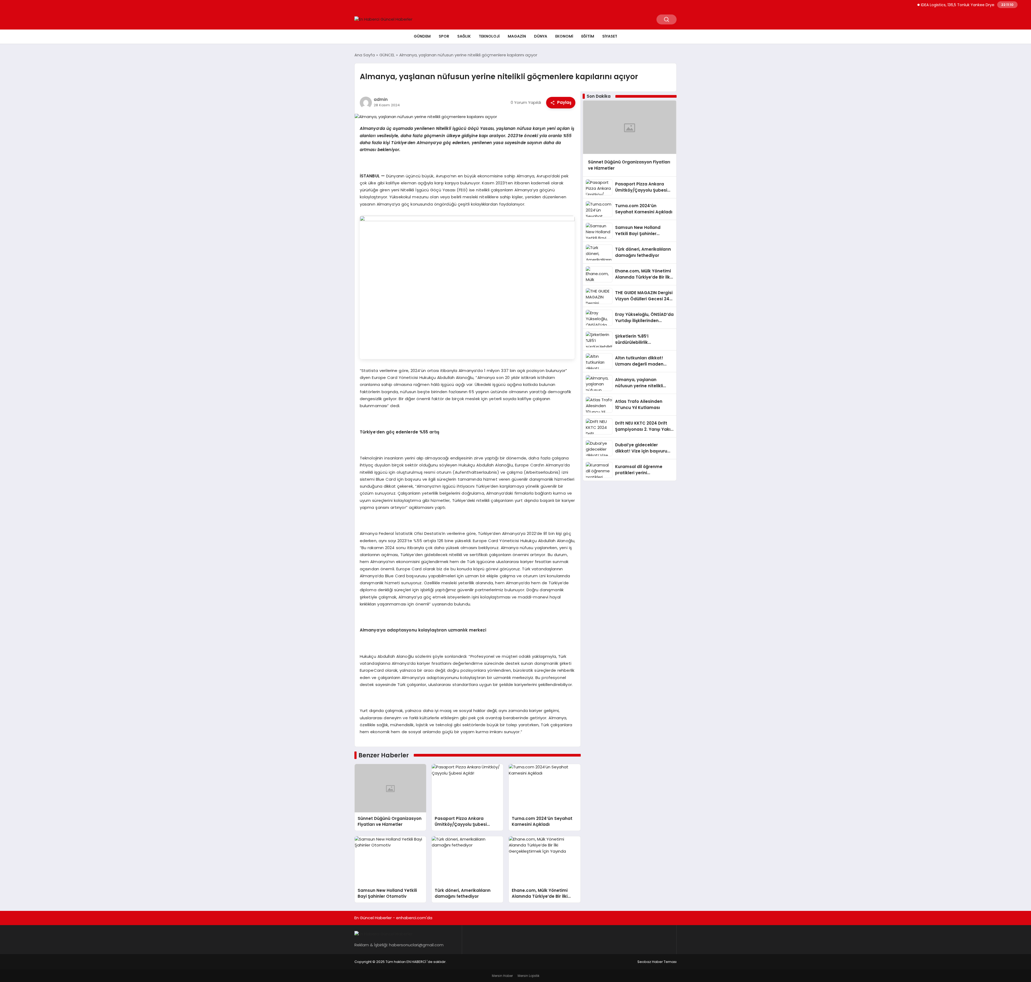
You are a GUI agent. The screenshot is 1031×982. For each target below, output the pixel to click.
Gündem (422, 36)
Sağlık (464, 36)
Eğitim (587, 36)
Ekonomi (564, 36)
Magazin (517, 36)
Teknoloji (489, 36)
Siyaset (609, 36)
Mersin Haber (502, 975)
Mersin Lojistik (528, 975)
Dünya (540, 36)
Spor (444, 36)
